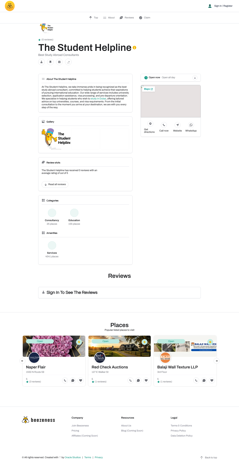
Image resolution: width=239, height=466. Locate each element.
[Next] (216, 361)
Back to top (211, 457)
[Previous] (22, 361)
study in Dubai (98, 98)
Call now (164, 131)
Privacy (99, 457)
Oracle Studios (73, 457)
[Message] (59, 62)
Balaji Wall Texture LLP (177, 367)
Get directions (149, 130)
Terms (87, 457)
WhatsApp (191, 131)
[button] (41, 62)
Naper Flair (36, 367)
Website (177, 131)
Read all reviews (57, 184)
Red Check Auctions (110, 367)
